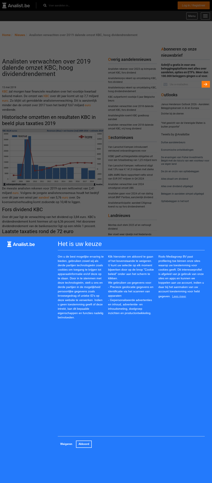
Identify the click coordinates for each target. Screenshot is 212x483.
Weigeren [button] (66, 444)
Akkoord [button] (83, 444)
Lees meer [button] (179, 296)
